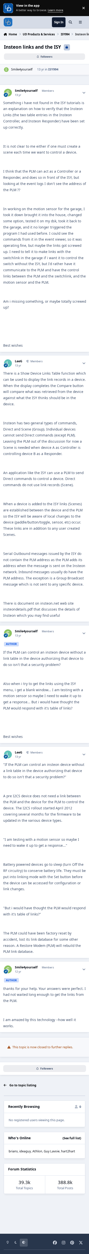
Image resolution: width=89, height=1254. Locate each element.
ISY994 (53, 69)
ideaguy (25, 1151)
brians (13, 1151)
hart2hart (68, 1151)
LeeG (18, 361)
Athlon (37, 1151)
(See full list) (72, 1138)
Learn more (8, 8)
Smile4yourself (21, 69)
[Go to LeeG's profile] (8, 363)
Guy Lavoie (52, 1151)
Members (36, 361)
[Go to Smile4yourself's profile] (6, 69)
